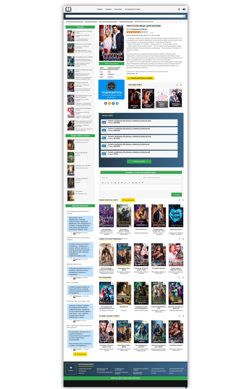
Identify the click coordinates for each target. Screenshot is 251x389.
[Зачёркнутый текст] (111, 183)
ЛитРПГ (171, 373)
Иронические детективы (105, 372)
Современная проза (157, 368)
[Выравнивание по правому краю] (121, 183)
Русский (110, 77)
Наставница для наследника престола (106, 307)
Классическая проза (176, 371)
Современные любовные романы (141, 369)
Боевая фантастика (85, 368)
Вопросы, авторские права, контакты (125, 378)
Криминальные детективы (119, 369)
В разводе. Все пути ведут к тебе (141, 269)
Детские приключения (158, 371)
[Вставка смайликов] (125, 183)
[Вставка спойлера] (142, 183)
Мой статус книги (111, 64)
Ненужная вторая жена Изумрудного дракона (141, 307)
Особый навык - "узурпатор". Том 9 (158, 230)
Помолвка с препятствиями (124, 230)
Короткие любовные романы (109, 69)
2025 (109, 72)
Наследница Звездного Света (106, 230)
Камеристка (124, 307)
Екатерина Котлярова (126, 21)
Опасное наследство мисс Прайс (158, 346)
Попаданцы (82, 371)
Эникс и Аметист (141, 229)
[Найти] (184, 16)
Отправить (176, 194)
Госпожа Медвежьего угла (158, 307)
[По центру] (118, 183)
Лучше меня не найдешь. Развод (176, 269)
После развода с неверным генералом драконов (106, 269)
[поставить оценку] (128, 32)
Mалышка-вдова (176, 229)
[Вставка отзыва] (136, 183)
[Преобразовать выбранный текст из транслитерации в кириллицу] (139, 183)
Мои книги (118, 9)
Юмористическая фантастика (102, 369)
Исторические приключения (137, 373)
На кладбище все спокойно (141, 346)
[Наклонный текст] (105, 183)
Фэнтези (81, 373)
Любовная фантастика (176, 368)
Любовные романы (114, 67)
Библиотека (78, 9)
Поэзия (153, 373)
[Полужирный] (102, 183)
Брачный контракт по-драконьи (176, 307)
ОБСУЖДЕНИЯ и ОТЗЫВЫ (132, 9)
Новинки (108, 9)
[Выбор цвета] (129, 183)
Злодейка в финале (158, 268)
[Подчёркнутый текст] (108, 183)
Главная (99, 9)
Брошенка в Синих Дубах (124, 269)
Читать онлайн (139, 161)
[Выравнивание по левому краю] (115, 183)
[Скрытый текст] (133, 183)
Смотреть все (129, 200)
